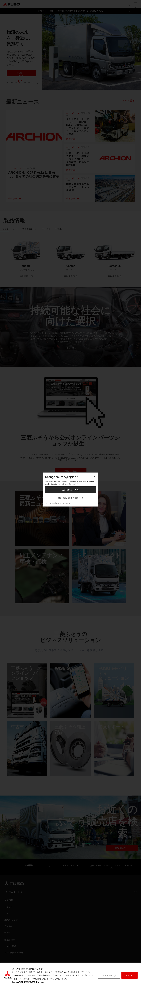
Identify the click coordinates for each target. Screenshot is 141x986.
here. (69, 503)
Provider (40, 982)
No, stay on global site (70, 497)
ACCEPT (129, 975)
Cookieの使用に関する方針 (24, 982)
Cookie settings (109, 975)
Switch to (70, 489)
